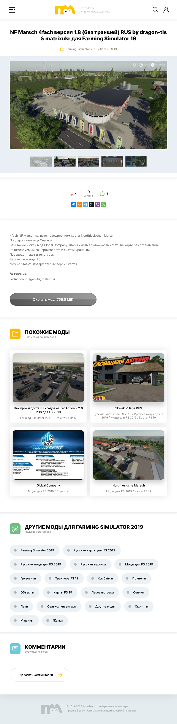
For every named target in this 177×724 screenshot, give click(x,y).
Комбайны (105, 578)
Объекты (27, 592)
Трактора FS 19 (66, 578)
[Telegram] (85, 204)
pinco (82, 710)
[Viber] (97, 204)
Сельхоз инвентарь (61, 606)
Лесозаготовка (103, 592)
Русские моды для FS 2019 (41, 564)
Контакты (130, 710)
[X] (91, 204)
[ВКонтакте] (73, 204)
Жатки (58, 620)
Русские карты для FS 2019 (94, 550)
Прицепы (139, 578)
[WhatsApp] (103, 204)
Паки (24, 606)
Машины (27, 620)
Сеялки (138, 592)
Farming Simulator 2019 (82, 49)
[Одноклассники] (79, 204)
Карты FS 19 (108, 49)
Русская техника (93, 564)
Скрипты (141, 606)
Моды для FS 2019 (139, 564)
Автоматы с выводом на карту (104, 710)
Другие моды (105, 606)
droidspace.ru (104, 706)
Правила (71, 710)
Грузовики (28, 578)
